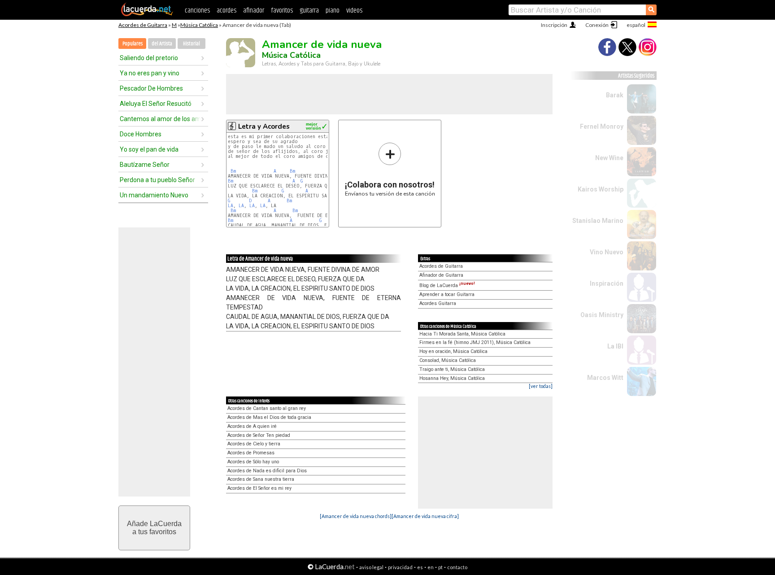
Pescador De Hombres (151, 88)
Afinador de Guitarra (441, 275)
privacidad (400, 567)
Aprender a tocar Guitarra (447, 294)
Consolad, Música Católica (447, 360)
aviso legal (371, 567)
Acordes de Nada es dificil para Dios (267, 471)
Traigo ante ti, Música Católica (452, 369)
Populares (132, 43)
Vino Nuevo (606, 252)
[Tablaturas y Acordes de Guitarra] (147, 14)
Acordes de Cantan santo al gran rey (266, 408)
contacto (457, 567)
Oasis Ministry (601, 314)
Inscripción (554, 25)
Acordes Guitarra (437, 303)
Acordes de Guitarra (142, 25)
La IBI (615, 346)
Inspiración (606, 283)
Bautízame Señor (145, 164)
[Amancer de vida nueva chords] (356, 516)
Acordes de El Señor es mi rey (259, 488)
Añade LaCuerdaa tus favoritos (154, 528)
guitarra (309, 10)
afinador (253, 10)
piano (333, 10)
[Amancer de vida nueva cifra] (425, 516)
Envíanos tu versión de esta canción (390, 169)
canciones (197, 10)
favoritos (282, 10)
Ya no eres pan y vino (149, 73)
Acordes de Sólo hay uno (253, 462)
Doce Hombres (140, 134)
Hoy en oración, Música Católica (453, 351)
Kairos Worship (600, 189)
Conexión (597, 25)
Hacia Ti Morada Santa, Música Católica (462, 334)
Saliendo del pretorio (149, 57)
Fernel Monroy (601, 126)
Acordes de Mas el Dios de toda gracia (269, 417)
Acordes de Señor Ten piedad (258, 435)
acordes (226, 10)
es (420, 567)
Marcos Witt (605, 377)
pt (440, 567)
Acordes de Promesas (250, 453)
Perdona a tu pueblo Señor (157, 179)
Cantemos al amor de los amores (160, 118)
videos (354, 10)
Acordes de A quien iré (252, 426)
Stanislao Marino (597, 220)
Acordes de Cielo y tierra (253, 444)
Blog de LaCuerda (447, 285)
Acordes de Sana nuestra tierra (260, 479)
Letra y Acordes (264, 126)
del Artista (162, 43)
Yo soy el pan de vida (149, 149)
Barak (614, 95)
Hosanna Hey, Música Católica (452, 378)
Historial (191, 43)
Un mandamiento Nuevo (154, 195)
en (430, 567)
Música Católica (199, 25)
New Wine (609, 157)
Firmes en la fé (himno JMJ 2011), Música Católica (475, 342)
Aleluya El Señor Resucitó (156, 103)
